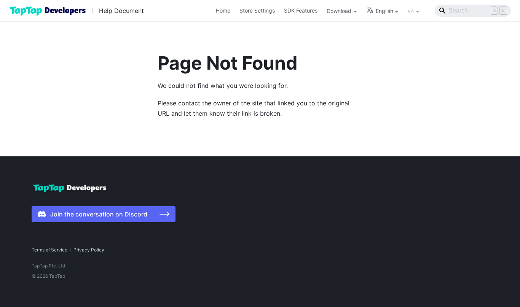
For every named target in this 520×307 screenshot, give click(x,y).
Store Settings (257, 10)
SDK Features (300, 10)
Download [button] (339, 11)
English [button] (384, 11)
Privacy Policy (88, 250)
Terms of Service (49, 250)
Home (223, 10)
